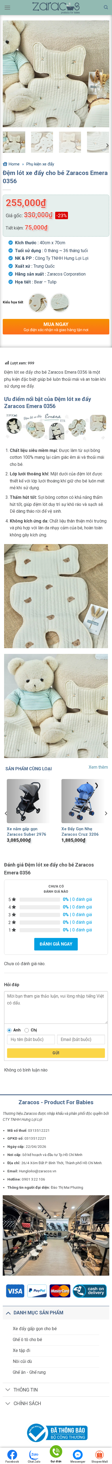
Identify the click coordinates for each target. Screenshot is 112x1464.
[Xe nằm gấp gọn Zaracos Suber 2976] (29, 801)
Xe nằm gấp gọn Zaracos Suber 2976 (26, 831)
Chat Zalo (34, 1461)
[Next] (100, 73)
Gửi (55, 1053)
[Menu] (7, 7)
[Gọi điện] (56, 1452)
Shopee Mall (99, 1461)
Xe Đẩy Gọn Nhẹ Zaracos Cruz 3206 (80, 831)
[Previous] (12, 73)
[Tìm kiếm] (106, 7)
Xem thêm (98, 767)
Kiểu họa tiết (13, 302)
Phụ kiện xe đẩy (40, 164)
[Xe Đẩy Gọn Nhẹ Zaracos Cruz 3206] (83, 801)
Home (14, 164)
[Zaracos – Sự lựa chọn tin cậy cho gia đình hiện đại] (56, 7)
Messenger (77, 1461)
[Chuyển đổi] (8, 1312)
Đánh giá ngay (56, 944)
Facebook (12, 1461)
